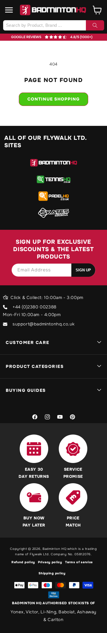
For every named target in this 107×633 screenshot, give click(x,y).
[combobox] (53, 25)
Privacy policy (50, 562)
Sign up (83, 270)
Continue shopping (53, 99)
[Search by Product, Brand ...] (95, 25)
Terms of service (79, 562)
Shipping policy (52, 573)
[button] (9, 10)
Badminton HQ (54, 549)
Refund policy (23, 562)
